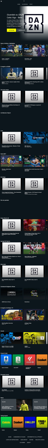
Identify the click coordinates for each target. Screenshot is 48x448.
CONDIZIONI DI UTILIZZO (19, 437)
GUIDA (9, 437)
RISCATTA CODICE (39, 439)
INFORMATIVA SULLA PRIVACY (34, 437)
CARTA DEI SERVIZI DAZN (12, 439)
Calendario (25, 4)
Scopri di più (22, 30)
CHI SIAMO (22, 442)
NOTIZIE (31, 439)
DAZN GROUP (24, 439)
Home (18, 4)
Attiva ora (11, 30)
